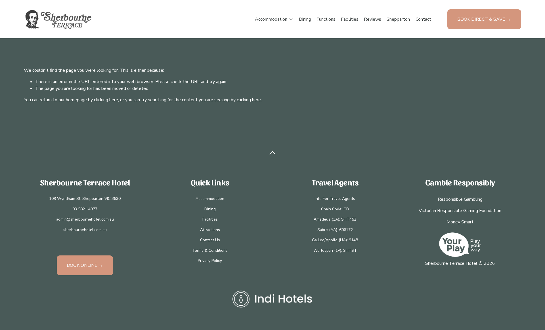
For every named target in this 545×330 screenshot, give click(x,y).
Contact (423, 19)
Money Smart (460, 222)
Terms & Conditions (210, 250)
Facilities (350, 19)
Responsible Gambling (460, 199)
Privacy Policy (210, 260)
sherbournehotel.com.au (85, 229)
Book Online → (85, 265)
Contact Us (210, 240)
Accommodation (210, 198)
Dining (305, 19)
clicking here (106, 100)
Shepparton (398, 19)
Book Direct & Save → (484, 19)
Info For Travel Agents (335, 198)
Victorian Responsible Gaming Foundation (460, 211)
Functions (326, 19)
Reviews (372, 19)
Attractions (210, 229)
